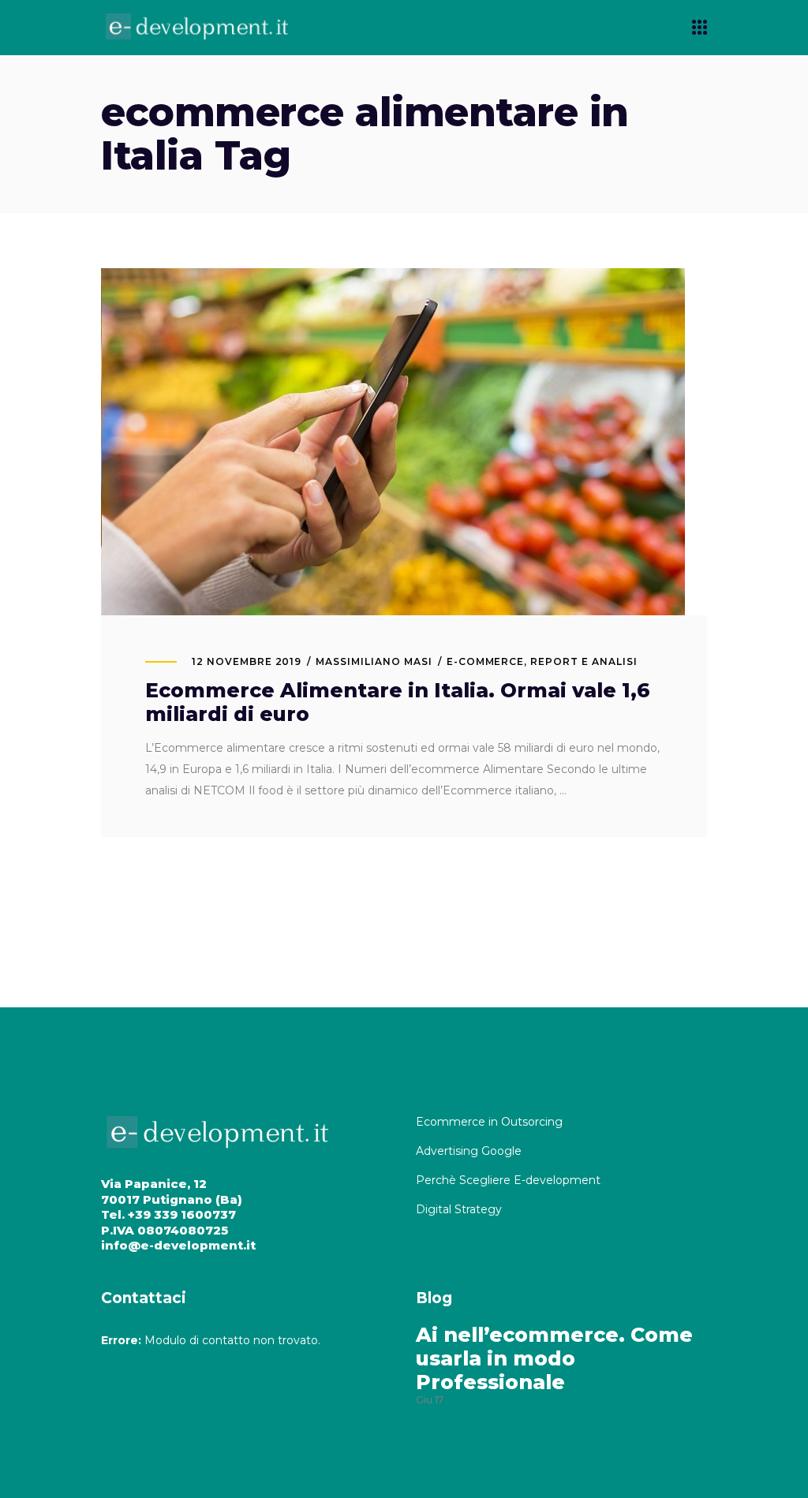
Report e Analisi (583, 661)
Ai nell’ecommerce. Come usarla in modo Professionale (554, 1358)
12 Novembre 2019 (246, 661)
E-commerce (486, 661)
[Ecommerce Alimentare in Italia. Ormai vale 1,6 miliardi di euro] (393, 441)
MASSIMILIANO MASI (374, 661)
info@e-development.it (178, 1245)
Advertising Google (470, 1151)
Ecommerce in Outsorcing (489, 1122)
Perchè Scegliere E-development (510, 1180)
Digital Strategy (459, 1209)
